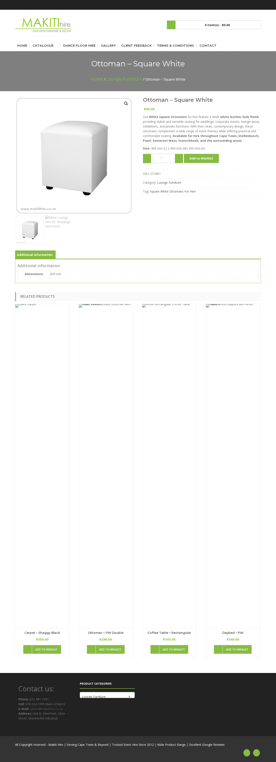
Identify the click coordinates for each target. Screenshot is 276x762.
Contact (207, 46)
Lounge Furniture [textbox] (106, 697)
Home (22, 46)
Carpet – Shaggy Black (42, 633)
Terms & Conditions (175, 46)
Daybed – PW (232, 633)
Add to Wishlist (201, 158)
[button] (126, 103)
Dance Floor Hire (79, 46)
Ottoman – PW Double (106, 633)
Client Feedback (136, 46)
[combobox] (107, 695)
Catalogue (43, 46)
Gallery (108, 46)
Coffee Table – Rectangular (169, 633)
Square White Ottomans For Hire (173, 191)
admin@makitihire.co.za (46, 709)
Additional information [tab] (35, 255)
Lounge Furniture (124, 79)
